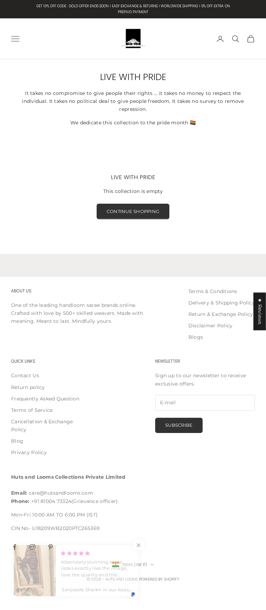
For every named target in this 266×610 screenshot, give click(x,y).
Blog (17, 441)
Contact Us (25, 375)
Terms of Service (32, 410)
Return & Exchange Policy (220, 314)
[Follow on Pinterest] (50, 546)
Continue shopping (133, 211)
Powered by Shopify (159, 579)
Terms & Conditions (212, 291)
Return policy (28, 387)
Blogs (195, 337)
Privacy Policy (29, 452)
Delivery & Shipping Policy (221, 303)
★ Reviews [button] (260, 311)
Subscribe (179, 425)
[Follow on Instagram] (32, 546)
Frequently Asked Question (45, 399)
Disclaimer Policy (210, 325)
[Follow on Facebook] (14, 546)
